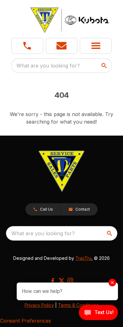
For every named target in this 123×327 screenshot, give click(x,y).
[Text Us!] (98, 313)
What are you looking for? (48, 65)
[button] (27, 46)
